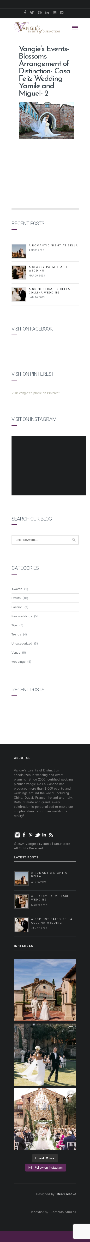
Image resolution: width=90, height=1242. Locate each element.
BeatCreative (66, 1194)
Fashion (17, 607)
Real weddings (22, 616)
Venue (16, 652)
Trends (16, 634)
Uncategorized (22, 643)
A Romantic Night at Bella (53, 245)
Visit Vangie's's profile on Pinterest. (36, 393)
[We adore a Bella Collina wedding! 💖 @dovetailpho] (45, 1055)
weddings (18, 661)
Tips (15, 625)
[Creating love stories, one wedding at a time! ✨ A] (45, 1119)
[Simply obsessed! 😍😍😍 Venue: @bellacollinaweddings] (45, 990)
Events (16, 598)
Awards (17, 589)
